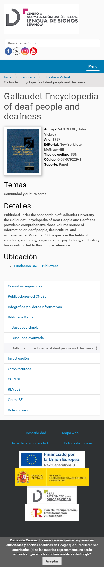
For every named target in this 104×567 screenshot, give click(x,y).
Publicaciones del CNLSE (27, 296)
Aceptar (52, 561)
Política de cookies (78, 443)
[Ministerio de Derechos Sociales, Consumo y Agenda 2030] (52, 477)
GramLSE (15, 400)
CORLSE (14, 379)
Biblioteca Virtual (56, 77)
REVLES (14, 389)
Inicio (8, 77)
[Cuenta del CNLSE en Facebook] (9, 51)
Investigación (18, 358)
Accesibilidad (36, 433)
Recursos (27, 77)
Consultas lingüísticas (25, 286)
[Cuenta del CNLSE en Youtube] (33, 51)
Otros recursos (19, 369)
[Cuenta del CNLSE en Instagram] (25, 51)
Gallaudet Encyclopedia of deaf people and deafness (52, 348)
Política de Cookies (24, 540)
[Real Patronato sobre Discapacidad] (52, 494)
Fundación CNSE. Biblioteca (36, 266)
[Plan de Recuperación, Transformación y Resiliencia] (52, 512)
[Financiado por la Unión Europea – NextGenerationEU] (52, 459)
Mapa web (70, 433)
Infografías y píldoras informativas (35, 307)
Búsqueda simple (25, 327)
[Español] (41, 19)
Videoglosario (18, 410)
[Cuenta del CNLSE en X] (17, 51)
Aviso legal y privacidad (30, 443)
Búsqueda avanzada (28, 338)
